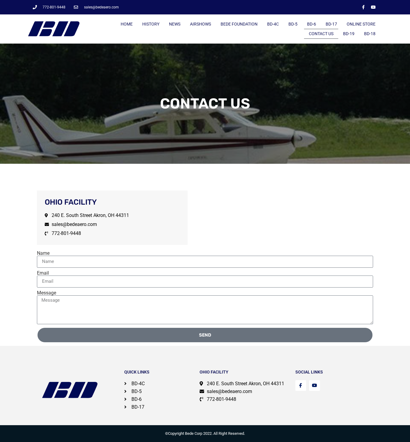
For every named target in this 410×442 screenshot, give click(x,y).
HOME (127, 24)
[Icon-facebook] (300, 385)
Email (43, 273)
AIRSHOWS (200, 24)
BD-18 (369, 33)
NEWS (174, 24)
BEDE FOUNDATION (239, 24)
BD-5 (292, 24)
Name (43, 253)
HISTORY (150, 24)
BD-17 (331, 24)
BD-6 (311, 24)
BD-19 (348, 33)
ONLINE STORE (361, 24)
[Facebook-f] (363, 7)
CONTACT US (321, 33)
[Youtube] (373, 7)
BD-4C (273, 24)
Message (46, 293)
